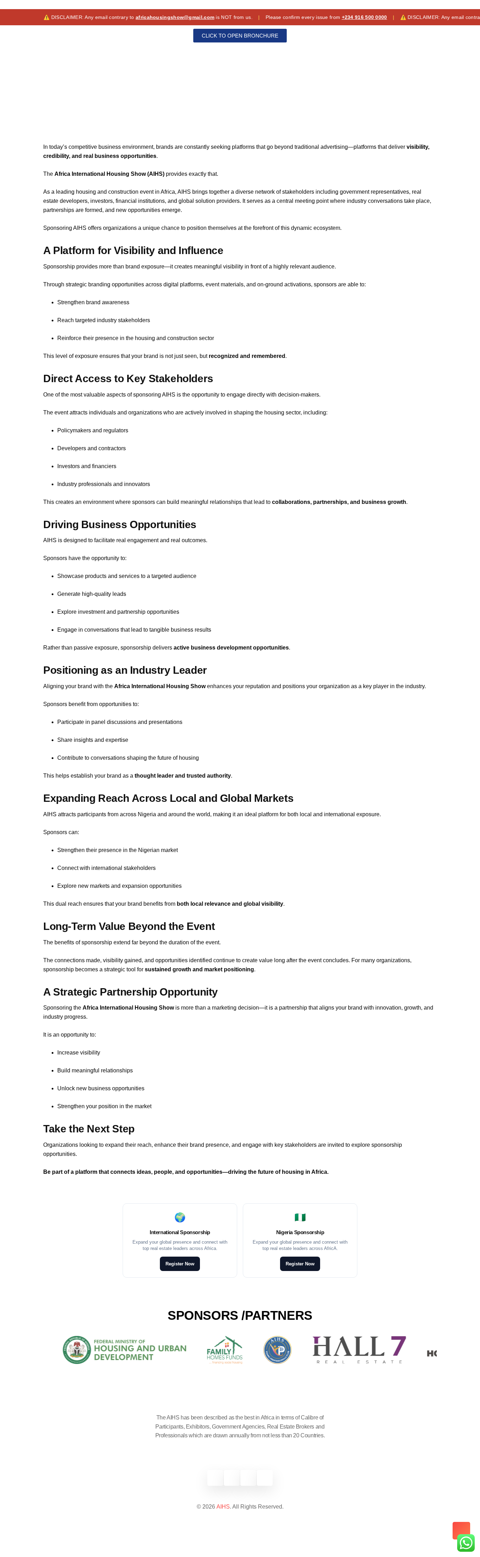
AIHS (223, 1507)
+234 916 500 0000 (335, 17)
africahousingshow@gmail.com (146, 17)
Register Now (180, 1263)
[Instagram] (248, 1478)
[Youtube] (265, 1478)
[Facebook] (215, 1478)
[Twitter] (232, 1478)
